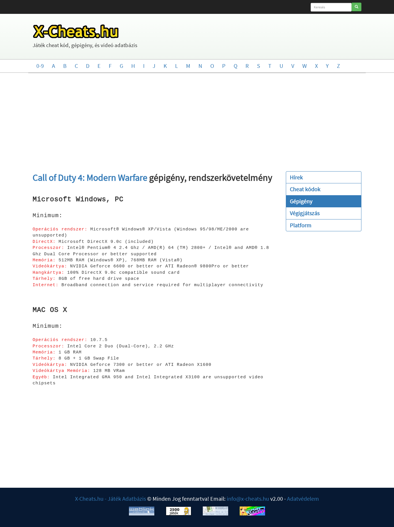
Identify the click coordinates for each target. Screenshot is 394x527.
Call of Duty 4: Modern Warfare (90, 177)
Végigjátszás (305, 213)
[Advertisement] (197, 119)
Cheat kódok (305, 189)
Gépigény (301, 201)
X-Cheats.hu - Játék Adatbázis (110, 498)
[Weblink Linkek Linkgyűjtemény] (141, 510)
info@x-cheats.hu (248, 498)
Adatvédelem (303, 498)
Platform (301, 225)
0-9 (40, 65)
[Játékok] (178, 510)
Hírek (296, 177)
